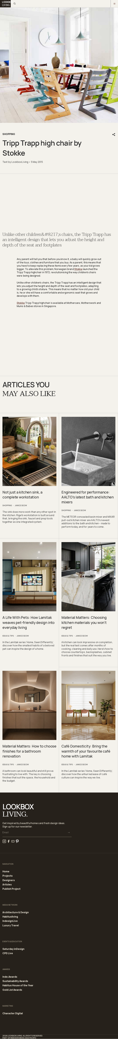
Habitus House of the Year (17, 985)
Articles (7, 884)
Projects (7, 875)
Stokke (78, 269)
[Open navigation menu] (114, 3)
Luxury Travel (10, 925)
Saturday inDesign (13, 949)
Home (5, 871)
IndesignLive (10, 921)
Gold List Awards (12, 989)
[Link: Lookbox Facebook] (8, 841)
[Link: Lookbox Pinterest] (17, 841)
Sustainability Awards (15, 981)
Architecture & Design (15, 912)
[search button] (14, 3)
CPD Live (7, 953)
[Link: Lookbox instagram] (4, 841)
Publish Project (11, 888)
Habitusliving (10, 916)
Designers (8, 880)
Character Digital (12, 1013)
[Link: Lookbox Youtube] (13, 841)
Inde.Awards (9, 976)
